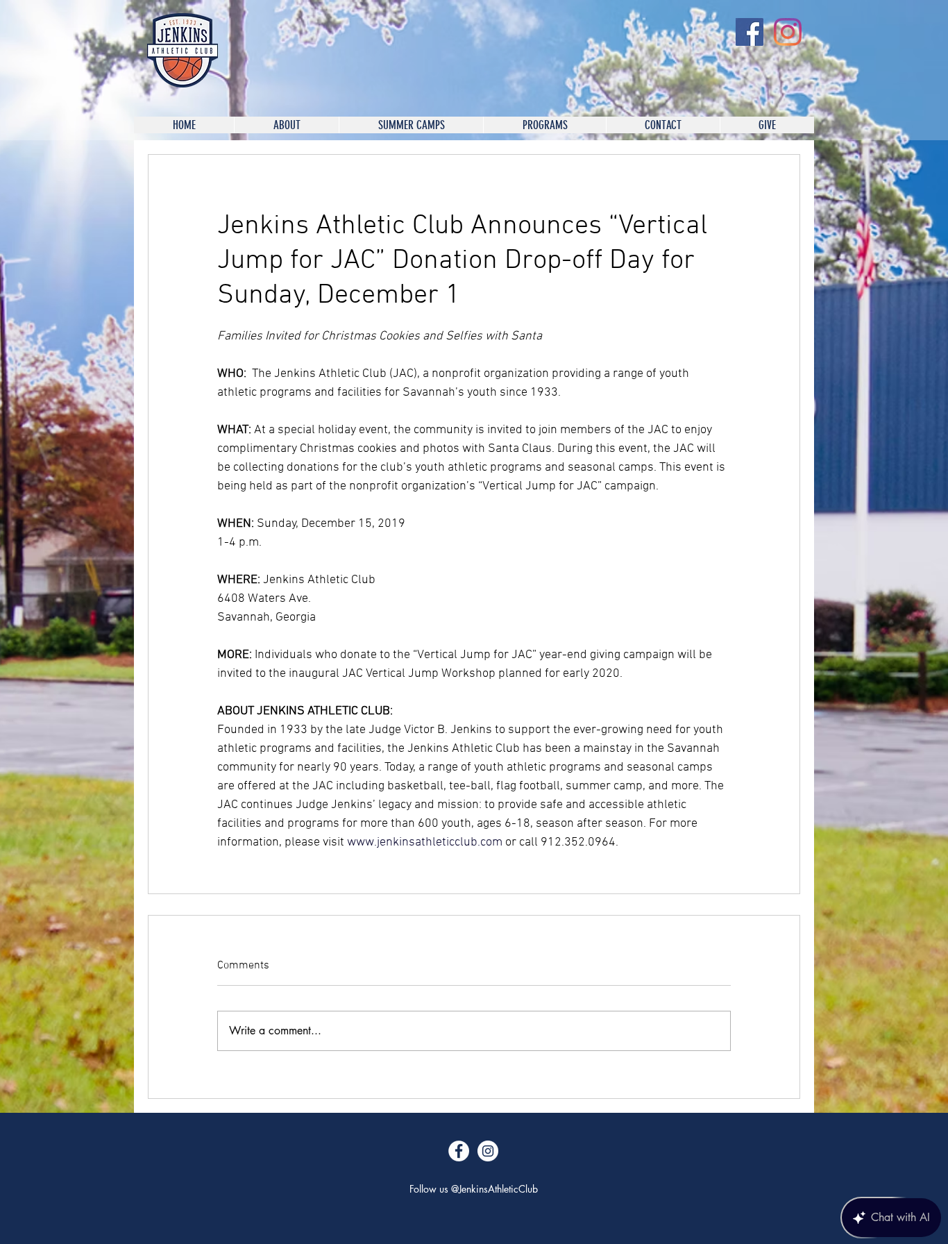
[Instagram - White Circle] (487, 1151)
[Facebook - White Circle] (458, 1151)
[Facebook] (749, 32)
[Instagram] (788, 32)
